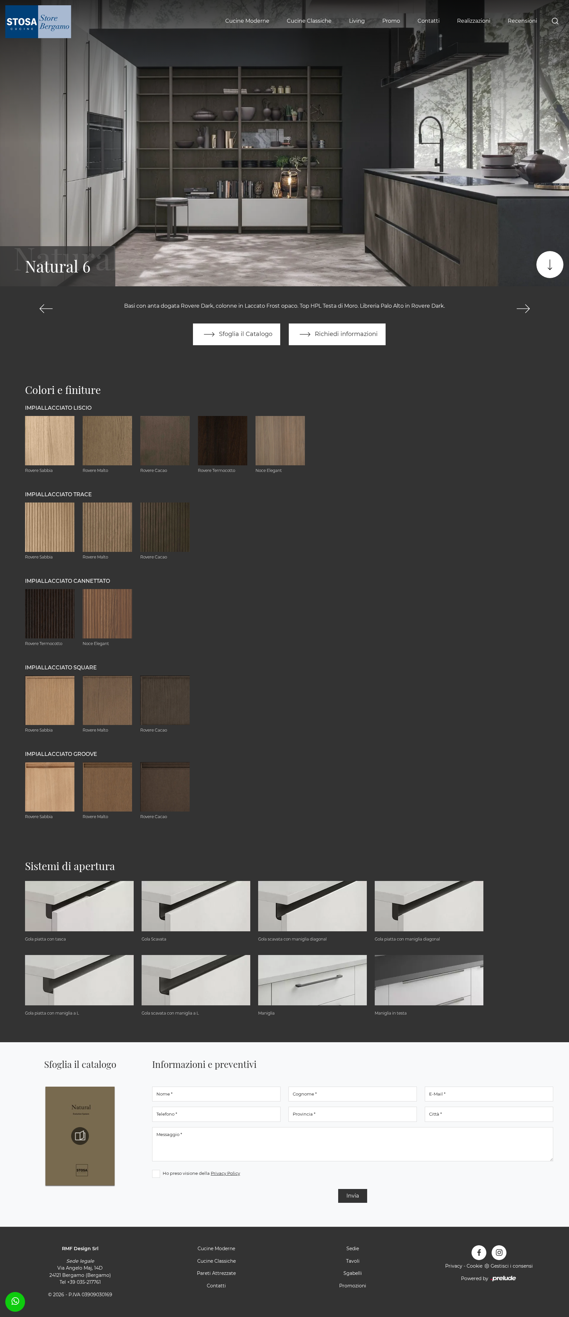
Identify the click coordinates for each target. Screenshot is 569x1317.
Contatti (429, 21)
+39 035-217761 (84, 1282)
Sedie (352, 1249)
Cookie (474, 1266)
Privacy (453, 1266)
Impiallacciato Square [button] (61, 667)
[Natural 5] (46, 308)
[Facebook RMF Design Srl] (479, 1252)
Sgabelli (352, 1273)
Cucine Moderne (247, 21)
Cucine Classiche (309, 21)
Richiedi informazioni (345, 334)
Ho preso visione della (201, 1173)
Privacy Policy (225, 1173)
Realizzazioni (473, 21)
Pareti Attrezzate (216, 1273)
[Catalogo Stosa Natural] (80, 1136)
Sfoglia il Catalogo (244, 334)
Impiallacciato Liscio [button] (58, 408)
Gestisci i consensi (512, 1266)
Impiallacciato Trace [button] (58, 494)
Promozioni (352, 1286)
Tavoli (353, 1261)
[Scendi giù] (550, 264)
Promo (391, 21)
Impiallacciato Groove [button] (61, 754)
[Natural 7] (523, 308)
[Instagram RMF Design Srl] (499, 1252)
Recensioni (522, 21)
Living (357, 21)
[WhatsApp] (15, 1301)
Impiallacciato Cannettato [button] (67, 581)
